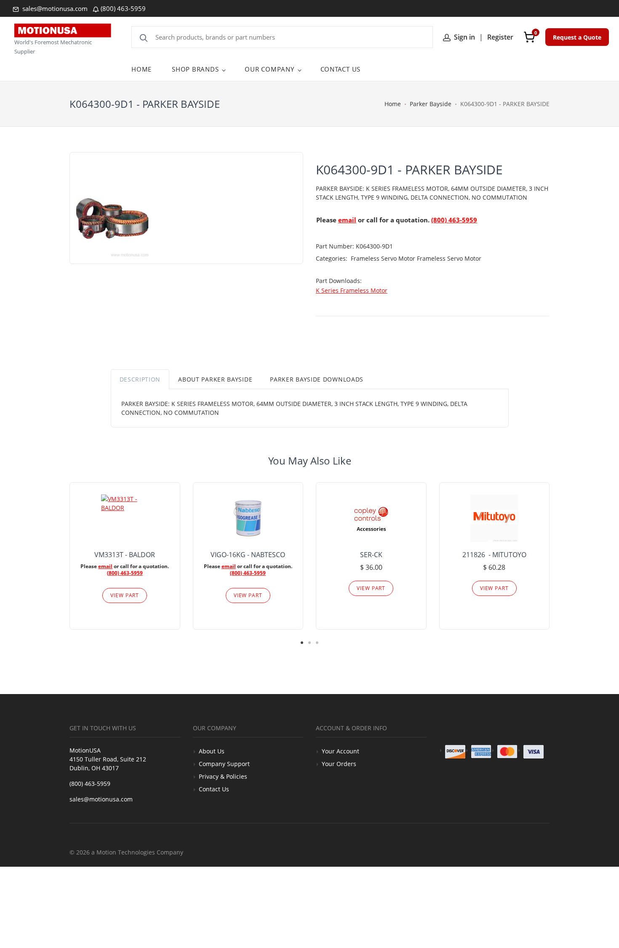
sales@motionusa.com (54, 8)
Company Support (224, 764)
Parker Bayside (430, 104)
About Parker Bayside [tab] (215, 379)
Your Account (340, 751)
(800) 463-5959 (123, 8)
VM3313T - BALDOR (124, 554)
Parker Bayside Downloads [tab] (316, 379)
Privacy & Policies (223, 776)
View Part (124, 595)
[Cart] (529, 37)
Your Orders (339, 764)
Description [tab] (140, 379)
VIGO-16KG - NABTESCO (248, 554)
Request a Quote (577, 37)
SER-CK (371, 554)
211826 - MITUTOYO (494, 554)
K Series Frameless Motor (351, 290)
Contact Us (214, 789)
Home (392, 104)
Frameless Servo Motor (384, 258)
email (347, 220)
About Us (211, 751)
